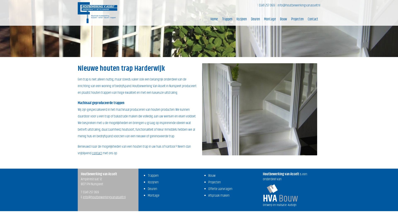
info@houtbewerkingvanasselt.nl (299, 5)
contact (97, 153)
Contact (313, 19)
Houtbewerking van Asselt (97, 12)
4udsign (292, 205)
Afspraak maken (218, 195)
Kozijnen (242, 19)
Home (214, 19)
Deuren (255, 19)
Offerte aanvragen (220, 189)
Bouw (283, 19)
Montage (270, 19)
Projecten (297, 19)
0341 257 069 (267, 5)
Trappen (227, 19)
